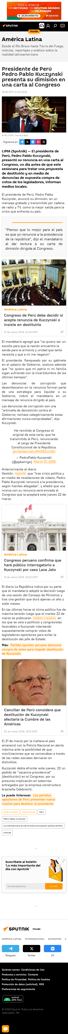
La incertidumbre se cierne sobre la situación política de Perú (33, 825)
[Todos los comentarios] (5, 1028)
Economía (54, 938)
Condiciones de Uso (32, 969)
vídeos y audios (44, 618)
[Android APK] (13, 999)
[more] (62, 331)
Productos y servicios (14, 974)
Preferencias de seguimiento (18, 989)
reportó (20, 473)
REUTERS (8, 135)
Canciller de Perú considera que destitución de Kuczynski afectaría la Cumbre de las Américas (32, 716)
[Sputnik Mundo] (11, 27)
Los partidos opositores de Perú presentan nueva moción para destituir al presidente (29, 799)
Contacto (33, 974)
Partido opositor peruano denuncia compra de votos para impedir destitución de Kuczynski (33, 649)
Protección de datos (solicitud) (20, 984)
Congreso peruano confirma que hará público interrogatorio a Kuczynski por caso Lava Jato (32, 565)
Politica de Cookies (39, 979)
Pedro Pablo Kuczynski (14, 818)
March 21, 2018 (44, 462)
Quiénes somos (11, 969)
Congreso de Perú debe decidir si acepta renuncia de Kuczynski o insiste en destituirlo (33, 320)
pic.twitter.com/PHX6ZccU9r (34, 451)
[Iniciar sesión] (48, 25)
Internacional (28, 812)
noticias (7, 832)
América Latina (15, 309)
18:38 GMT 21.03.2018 (14, 92)
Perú (41, 812)
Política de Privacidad (14, 979)
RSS (41, 984)
